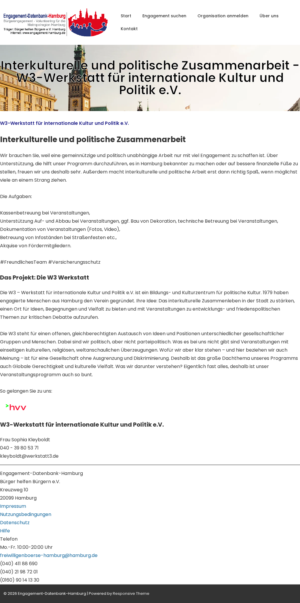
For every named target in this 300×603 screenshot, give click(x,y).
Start (126, 16)
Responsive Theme (131, 593)
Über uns (269, 16)
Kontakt (129, 29)
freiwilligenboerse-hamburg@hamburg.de (49, 555)
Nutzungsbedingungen (25, 514)
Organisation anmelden (222, 16)
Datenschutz (15, 522)
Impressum (13, 506)
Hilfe (5, 530)
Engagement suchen (164, 16)
